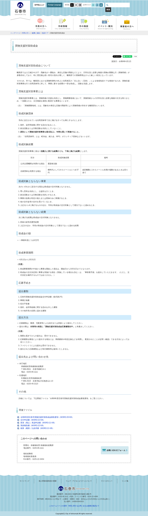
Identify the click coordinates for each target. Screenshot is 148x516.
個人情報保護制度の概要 (48, 481)
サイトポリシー (107, 481)
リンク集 (125, 481)
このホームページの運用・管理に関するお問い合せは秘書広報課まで (74, 506)
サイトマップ (24, 481)
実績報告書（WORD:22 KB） (32, 425)
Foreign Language (54, 5)
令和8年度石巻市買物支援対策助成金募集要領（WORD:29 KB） (47, 417)
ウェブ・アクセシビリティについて (79, 481)
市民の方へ (26, 33)
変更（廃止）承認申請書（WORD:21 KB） (38, 423)
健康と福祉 (36, 33)
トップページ (15, 33)
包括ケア (45, 33)
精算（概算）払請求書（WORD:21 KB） (37, 428)
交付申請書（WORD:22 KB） (32, 420)
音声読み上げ (39, 5)
